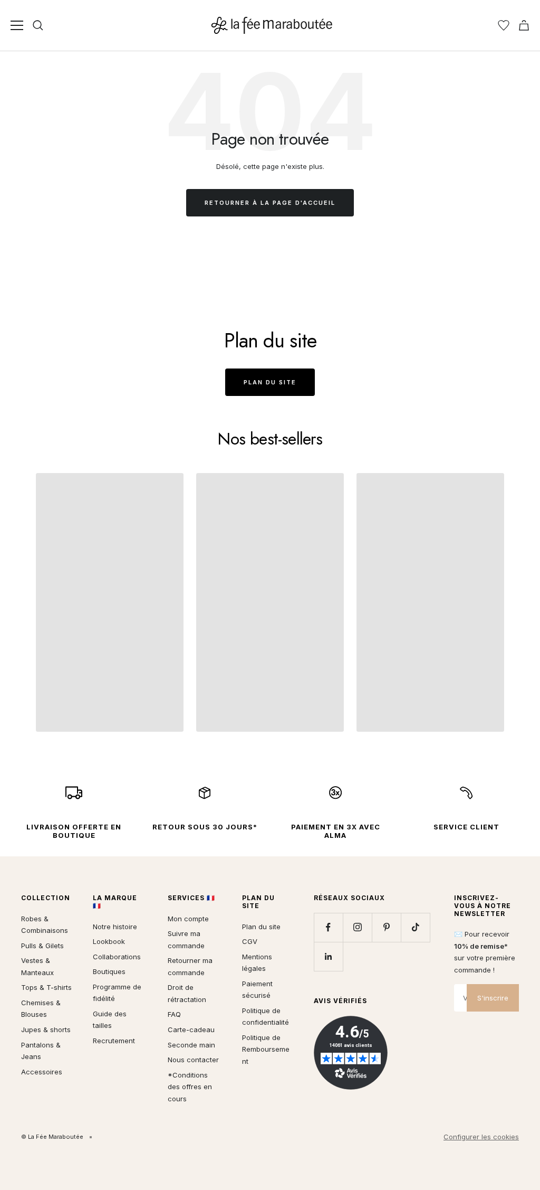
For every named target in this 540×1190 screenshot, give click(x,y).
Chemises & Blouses (41, 1008)
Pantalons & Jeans (41, 1051)
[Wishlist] (503, 25)
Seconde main (191, 1045)
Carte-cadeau (191, 1029)
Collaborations (117, 956)
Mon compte (188, 918)
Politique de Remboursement (266, 1049)
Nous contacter (193, 1059)
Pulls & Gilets (42, 945)
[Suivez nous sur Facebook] (328, 927)
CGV (249, 941)
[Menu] (17, 25)
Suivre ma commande (186, 939)
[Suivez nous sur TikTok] (415, 927)
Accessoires (41, 1072)
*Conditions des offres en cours (190, 1087)
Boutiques (109, 971)
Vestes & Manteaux (37, 966)
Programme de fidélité (117, 993)
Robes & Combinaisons (44, 924)
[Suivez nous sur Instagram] (357, 927)
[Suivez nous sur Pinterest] (386, 927)
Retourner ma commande (190, 966)
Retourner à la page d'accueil (270, 202)
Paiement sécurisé (257, 989)
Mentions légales (257, 962)
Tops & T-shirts (46, 987)
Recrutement (114, 1040)
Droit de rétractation (187, 993)
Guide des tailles (110, 1019)
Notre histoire (115, 926)
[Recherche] (38, 25)
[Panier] (523, 25)
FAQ (174, 1014)
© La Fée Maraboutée (52, 1136)
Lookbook (109, 941)
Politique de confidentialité (265, 1016)
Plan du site (270, 382)
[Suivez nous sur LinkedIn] (328, 956)
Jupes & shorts (46, 1029)
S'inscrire (492, 998)
